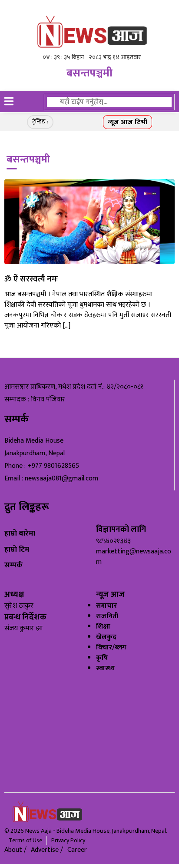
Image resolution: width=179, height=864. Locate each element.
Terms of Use (25, 840)
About (14, 850)
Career (77, 850)
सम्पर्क (13, 565)
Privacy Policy (68, 840)
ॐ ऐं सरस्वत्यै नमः (31, 279)
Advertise (45, 850)
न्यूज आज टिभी (127, 122)
